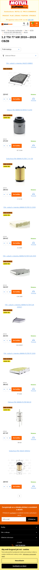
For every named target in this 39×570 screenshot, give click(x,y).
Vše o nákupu (5, 532)
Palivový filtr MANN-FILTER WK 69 (19, 402)
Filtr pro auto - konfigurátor (14, 30)
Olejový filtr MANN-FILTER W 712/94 (19, 110)
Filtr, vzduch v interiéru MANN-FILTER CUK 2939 (19, 256)
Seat (26, 30)
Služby (3, 527)
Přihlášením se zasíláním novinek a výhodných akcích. (19, 514)
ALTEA (32, 30)
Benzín (26, 32)
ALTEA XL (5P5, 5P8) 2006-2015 (12, 32)
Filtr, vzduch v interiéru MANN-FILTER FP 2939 (19, 353)
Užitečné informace (7, 537)
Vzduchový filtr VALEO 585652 (19, 451)
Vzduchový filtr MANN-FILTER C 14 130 (19, 159)
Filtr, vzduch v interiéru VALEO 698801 (19, 63)
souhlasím (13, 513)
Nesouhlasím (19, 561)
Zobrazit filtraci (10, 56)
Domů (3, 30)
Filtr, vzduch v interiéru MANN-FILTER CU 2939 (20, 207)
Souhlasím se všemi (19, 566)
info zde (31, 20)
